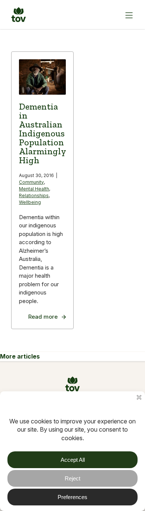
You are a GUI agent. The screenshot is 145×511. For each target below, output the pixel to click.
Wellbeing (30, 202)
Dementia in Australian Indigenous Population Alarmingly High (42, 133)
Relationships (34, 195)
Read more (43, 316)
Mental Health (34, 189)
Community (31, 182)
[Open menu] (128, 14)
